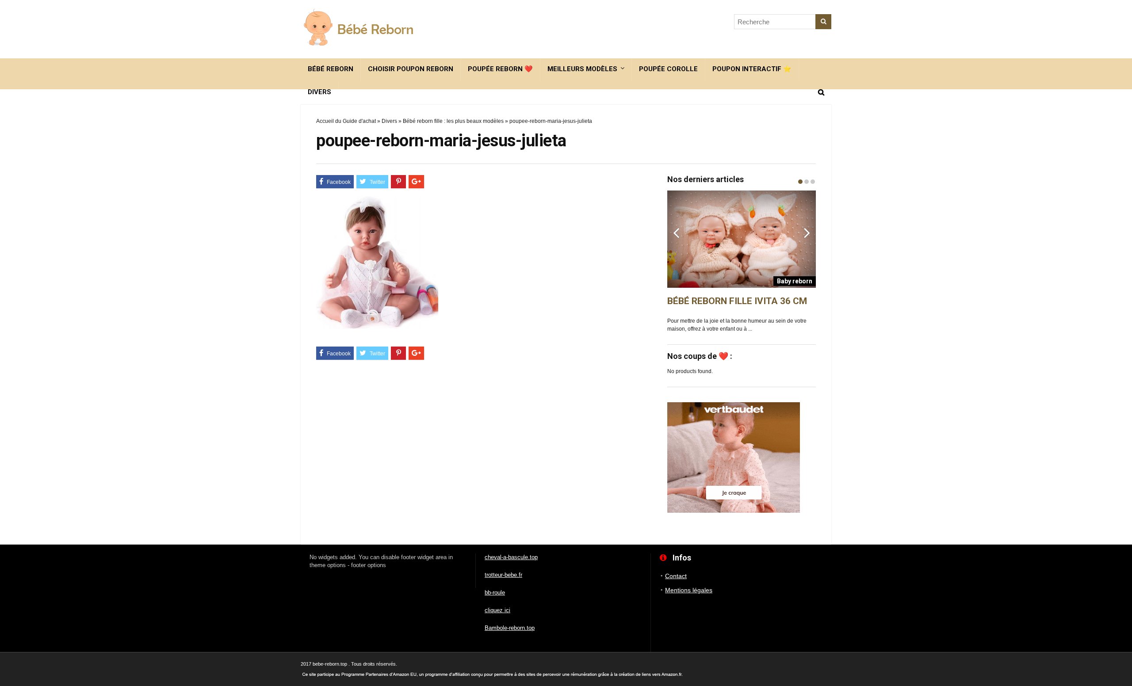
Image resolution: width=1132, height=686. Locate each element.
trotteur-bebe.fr (503, 575)
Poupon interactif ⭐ (752, 69)
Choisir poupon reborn (410, 69)
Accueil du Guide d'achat (346, 121)
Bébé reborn (330, 69)
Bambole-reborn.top (510, 628)
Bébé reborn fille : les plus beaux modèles (453, 121)
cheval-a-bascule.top (511, 557)
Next (807, 232)
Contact (676, 575)
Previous (676, 232)
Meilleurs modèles (582, 69)
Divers (319, 92)
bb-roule (495, 592)
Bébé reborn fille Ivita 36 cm (737, 301)
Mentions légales (688, 590)
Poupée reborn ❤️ (500, 69)
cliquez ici (497, 610)
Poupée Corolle (668, 69)
